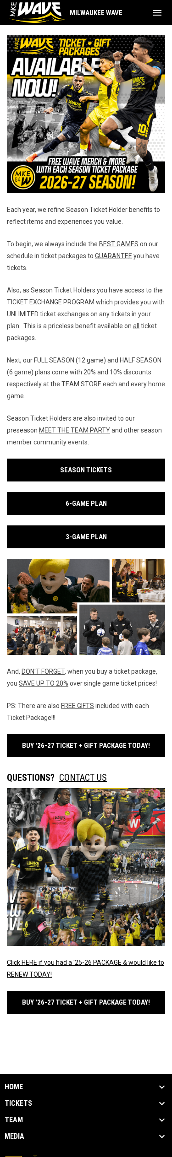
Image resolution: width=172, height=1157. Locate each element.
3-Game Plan (86, 537)
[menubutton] (157, 12)
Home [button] (14, 1087)
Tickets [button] (18, 1103)
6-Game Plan (86, 503)
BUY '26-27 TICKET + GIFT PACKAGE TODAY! (86, 745)
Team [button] (14, 1120)
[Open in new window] (86, 114)
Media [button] (14, 1136)
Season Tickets (86, 470)
